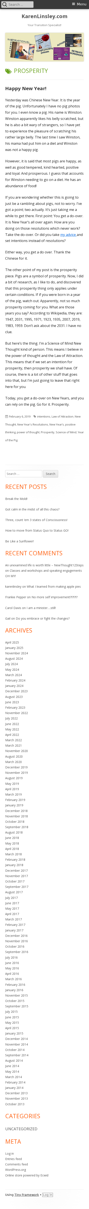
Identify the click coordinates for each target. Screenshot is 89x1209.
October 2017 (14, 881)
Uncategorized (21, 1128)
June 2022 (12, 724)
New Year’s (56, 424)
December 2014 (16, 1039)
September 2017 (16, 887)
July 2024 (11, 664)
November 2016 (16, 941)
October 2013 (14, 1104)
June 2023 (12, 702)
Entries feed (13, 1159)
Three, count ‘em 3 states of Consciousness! (36, 520)
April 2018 (12, 849)
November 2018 (16, 816)
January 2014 (14, 1088)
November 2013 (16, 1098)
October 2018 (14, 822)
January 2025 (14, 648)
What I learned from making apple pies (54, 586)
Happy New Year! (25, 88)
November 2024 (16, 653)
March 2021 (13, 745)
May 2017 (12, 908)
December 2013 (16, 1093)
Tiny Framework (26, 1194)
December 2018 (16, 811)
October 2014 (14, 1050)
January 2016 (14, 990)
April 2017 (12, 914)
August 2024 (14, 658)
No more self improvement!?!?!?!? (55, 597)
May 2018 (12, 843)
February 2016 (15, 985)
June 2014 (12, 1066)
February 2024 (15, 680)
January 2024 (14, 686)
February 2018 (15, 859)
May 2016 (12, 968)
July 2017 (11, 898)
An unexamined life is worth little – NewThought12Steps (44, 565)
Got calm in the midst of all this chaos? (32, 509)
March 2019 (13, 794)
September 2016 (16, 952)
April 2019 (12, 789)
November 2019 (16, 773)
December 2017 (16, 870)
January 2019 (14, 805)
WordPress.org (15, 1170)
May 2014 (12, 1071)
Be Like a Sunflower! (19, 541)
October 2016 (14, 946)
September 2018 (16, 827)
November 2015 (16, 995)
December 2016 (16, 936)
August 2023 (14, 697)
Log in (9, 1153)
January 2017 (14, 930)
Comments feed (16, 1164)
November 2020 (16, 751)
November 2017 (16, 876)
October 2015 (14, 1001)
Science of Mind (66, 432)
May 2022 (12, 729)
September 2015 (16, 1006)
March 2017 (13, 919)
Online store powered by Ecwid (26, 1175)
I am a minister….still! (41, 608)
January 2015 (14, 1033)
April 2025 (12, 642)
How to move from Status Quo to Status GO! (36, 530)
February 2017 (15, 925)
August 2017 (14, 892)
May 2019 (12, 784)
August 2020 (14, 756)
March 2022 (13, 740)
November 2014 (16, 1044)
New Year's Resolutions (32, 424)
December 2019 (16, 767)
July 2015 (11, 1012)
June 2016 (12, 963)
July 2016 (11, 957)
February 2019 (15, 800)
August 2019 (14, 778)
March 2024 (13, 675)
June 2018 (12, 838)
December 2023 (16, 691)
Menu (81, 4)
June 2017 (12, 903)
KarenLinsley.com (44, 16)
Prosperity (47, 432)
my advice (68, 234)
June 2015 (12, 1017)
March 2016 (13, 979)
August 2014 (14, 1060)
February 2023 (15, 707)
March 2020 (13, 762)
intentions (43, 416)
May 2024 (12, 669)
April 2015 (12, 1028)
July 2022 (11, 718)
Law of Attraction (62, 416)
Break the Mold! (16, 499)
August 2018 (14, 832)
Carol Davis (13, 608)
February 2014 (15, 1082)
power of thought (28, 432)
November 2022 (16, 713)
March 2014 (13, 1077)
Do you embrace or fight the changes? (43, 618)
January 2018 (14, 865)
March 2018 (13, 854)
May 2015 (12, 1023)
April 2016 (12, 974)
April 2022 (12, 735)
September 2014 (16, 1055)
